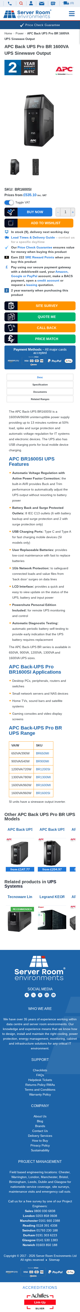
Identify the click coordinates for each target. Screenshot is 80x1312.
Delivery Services (40, 1135)
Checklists (40, 1070)
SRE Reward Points (40, 257)
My (31, 3)
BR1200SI (43, 769)
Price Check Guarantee (35, 247)
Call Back (46, 328)
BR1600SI (43, 793)
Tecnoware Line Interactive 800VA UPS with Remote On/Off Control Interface (21, 897)
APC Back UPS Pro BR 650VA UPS (21, 829)
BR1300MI (43, 777)
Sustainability (40, 1150)
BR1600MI (43, 785)
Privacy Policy (40, 1145)
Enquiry (54, 3)
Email (42, 3)
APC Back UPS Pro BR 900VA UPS (53, 829)
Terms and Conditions (40, 1089)
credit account (48, 280)
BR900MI (42, 761)
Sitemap (54, 1259)
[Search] (21, 3)
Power (20, 33)
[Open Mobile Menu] (72, 14)
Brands (40, 1126)
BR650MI (42, 753)
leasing (31, 285)
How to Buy (40, 1140)
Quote (47, 317)
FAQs (40, 1075)
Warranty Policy (40, 1094)
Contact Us (40, 1131)
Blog (40, 1121)
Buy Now (35, 212)
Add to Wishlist (45, 223)
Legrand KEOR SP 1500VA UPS (53, 897)
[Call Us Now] (9, 3)
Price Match (46, 339)
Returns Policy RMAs (40, 1084)
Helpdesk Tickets (40, 1080)
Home (8, 33)
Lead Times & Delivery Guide (33, 237)
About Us (40, 1116)
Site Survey (47, 306)
